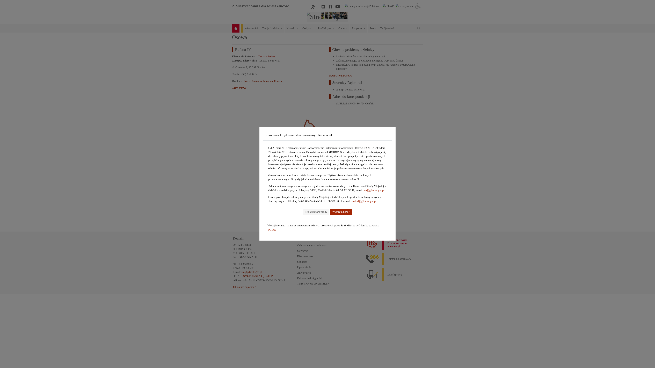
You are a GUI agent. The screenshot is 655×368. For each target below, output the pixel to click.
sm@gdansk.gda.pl (374, 190)
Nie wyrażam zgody (316, 211)
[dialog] (327, 184)
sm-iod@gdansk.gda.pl (363, 201)
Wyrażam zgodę (341, 211)
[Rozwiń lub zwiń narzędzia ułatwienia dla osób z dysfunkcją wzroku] (418, 6)
